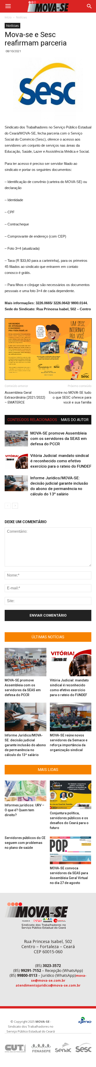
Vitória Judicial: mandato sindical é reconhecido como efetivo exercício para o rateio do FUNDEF (60, 461)
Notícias (21, 17)
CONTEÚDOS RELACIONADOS (32, 420)
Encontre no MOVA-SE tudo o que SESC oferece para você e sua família (70, 397)
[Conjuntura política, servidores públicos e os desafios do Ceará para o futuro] (71, 794)
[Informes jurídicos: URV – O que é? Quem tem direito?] (25, 790)
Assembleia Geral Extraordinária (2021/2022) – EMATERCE (25, 397)
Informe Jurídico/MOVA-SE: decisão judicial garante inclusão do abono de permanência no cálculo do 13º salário (25, 745)
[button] (89, 6)
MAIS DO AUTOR (75, 420)
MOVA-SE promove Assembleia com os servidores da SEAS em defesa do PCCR (58, 438)
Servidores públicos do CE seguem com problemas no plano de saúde (25, 842)
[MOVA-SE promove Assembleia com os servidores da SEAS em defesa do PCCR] (16, 439)
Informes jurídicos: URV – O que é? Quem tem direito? (24, 810)
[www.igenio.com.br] (84, 1023)
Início (8, 17)
